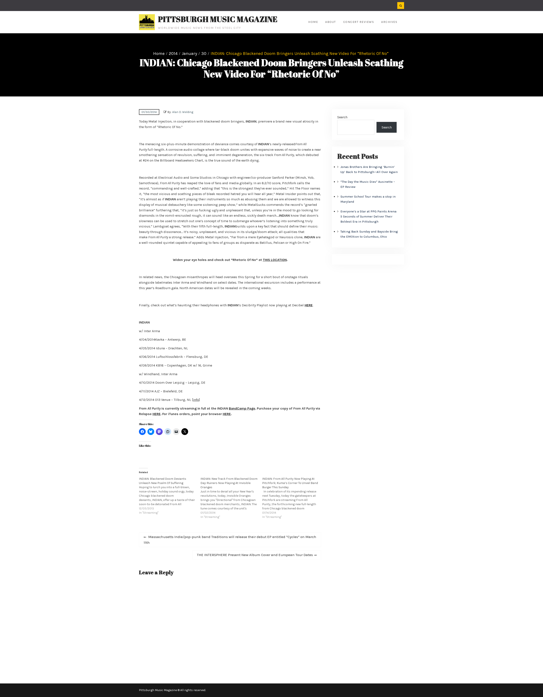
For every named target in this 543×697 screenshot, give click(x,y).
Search (342, 117)
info (196, 400)
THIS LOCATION (275, 260)
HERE (309, 305)
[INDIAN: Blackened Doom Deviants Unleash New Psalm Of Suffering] (169, 496)
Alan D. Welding (182, 112)
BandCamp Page (242, 408)
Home (313, 22)
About (330, 22)
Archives (389, 22)
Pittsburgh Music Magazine (217, 19)
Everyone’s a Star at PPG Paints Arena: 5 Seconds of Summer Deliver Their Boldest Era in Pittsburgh (368, 216)
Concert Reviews (358, 22)
